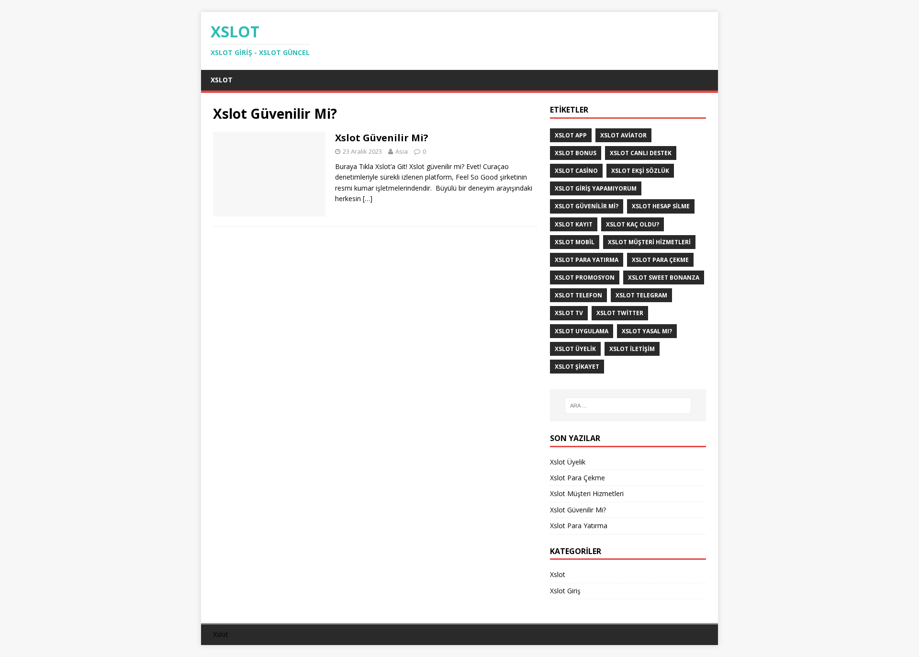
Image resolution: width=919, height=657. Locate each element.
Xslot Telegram (641, 295)
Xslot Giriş (565, 590)
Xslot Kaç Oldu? (632, 224)
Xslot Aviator (623, 135)
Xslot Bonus (575, 153)
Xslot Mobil (574, 242)
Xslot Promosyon (585, 277)
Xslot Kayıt (574, 224)
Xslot (222, 79)
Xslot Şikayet (577, 366)
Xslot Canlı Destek (641, 153)
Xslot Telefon (578, 295)
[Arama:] (628, 405)
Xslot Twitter (619, 313)
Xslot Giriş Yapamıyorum (596, 188)
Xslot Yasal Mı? (647, 331)
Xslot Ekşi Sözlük (640, 171)
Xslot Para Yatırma (586, 260)
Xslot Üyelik (575, 349)
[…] (367, 198)
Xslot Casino (576, 171)
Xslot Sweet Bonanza (663, 277)
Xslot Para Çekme (660, 260)
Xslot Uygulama (581, 331)
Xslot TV (569, 313)
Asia (401, 151)
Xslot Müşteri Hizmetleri (649, 242)
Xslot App (571, 135)
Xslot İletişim (632, 349)
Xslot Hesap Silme (661, 206)
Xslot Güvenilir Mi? (383, 137)
